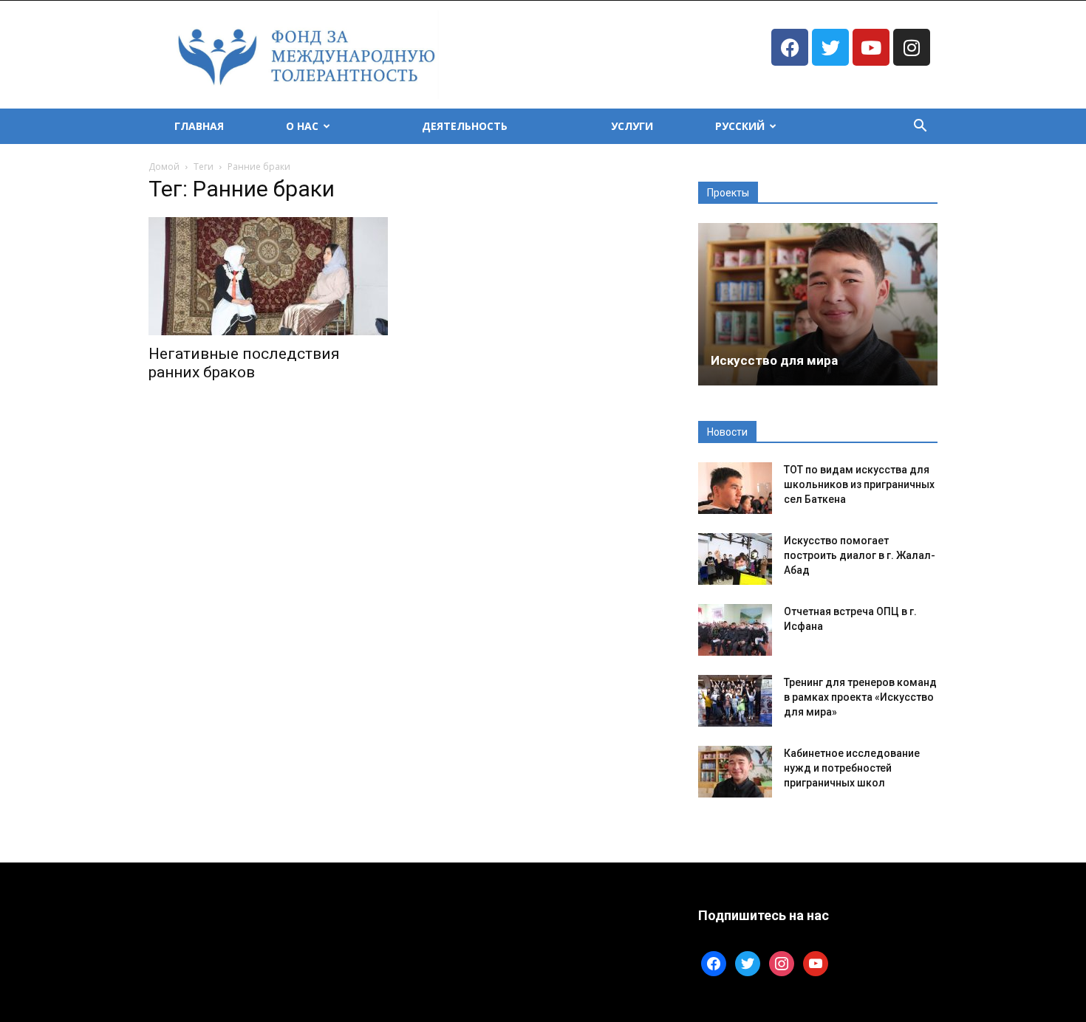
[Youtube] (871, 47)
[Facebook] (789, 47)
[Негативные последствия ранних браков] (268, 276)
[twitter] (747, 963)
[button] (920, 127)
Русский (740, 126)
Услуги (632, 126)
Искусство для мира (774, 360)
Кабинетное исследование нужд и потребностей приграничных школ (852, 768)
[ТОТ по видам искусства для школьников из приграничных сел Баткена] (735, 488)
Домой (164, 166)
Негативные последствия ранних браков (244, 363)
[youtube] (815, 963)
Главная (199, 126)
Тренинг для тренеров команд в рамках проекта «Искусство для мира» (860, 697)
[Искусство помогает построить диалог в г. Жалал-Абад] (735, 559)
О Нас (302, 126)
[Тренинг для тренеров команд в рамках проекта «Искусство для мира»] (735, 701)
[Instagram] (911, 47)
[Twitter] (830, 47)
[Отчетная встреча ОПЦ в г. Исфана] (735, 630)
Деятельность (465, 126)
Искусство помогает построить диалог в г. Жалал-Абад (859, 555)
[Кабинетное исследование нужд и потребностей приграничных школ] (735, 772)
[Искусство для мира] (818, 304)
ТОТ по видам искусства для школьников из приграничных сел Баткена (859, 484)
